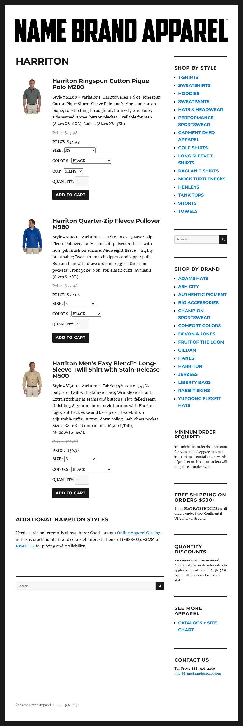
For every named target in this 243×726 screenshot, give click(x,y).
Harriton (190, 366)
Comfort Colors (199, 325)
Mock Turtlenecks (201, 179)
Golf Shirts (193, 148)
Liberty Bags (194, 382)
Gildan (187, 350)
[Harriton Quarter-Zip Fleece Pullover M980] (32, 236)
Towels (187, 211)
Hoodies (188, 93)
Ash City (188, 286)
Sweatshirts (194, 85)
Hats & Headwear (200, 109)
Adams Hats (193, 278)
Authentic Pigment (202, 294)
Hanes (186, 358)
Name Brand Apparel (35, 705)
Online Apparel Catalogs (139, 532)
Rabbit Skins (194, 390)
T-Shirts (188, 77)
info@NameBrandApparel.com (197, 674)
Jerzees (188, 374)
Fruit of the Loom (201, 342)
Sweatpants (193, 101)
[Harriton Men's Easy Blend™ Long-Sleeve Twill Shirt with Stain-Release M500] (32, 379)
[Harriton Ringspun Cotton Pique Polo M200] (32, 96)
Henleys (188, 187)
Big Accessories (198, 302)
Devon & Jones (196, 334)
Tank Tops (191, 195)
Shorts (187, 203)
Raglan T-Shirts (198, 171)
